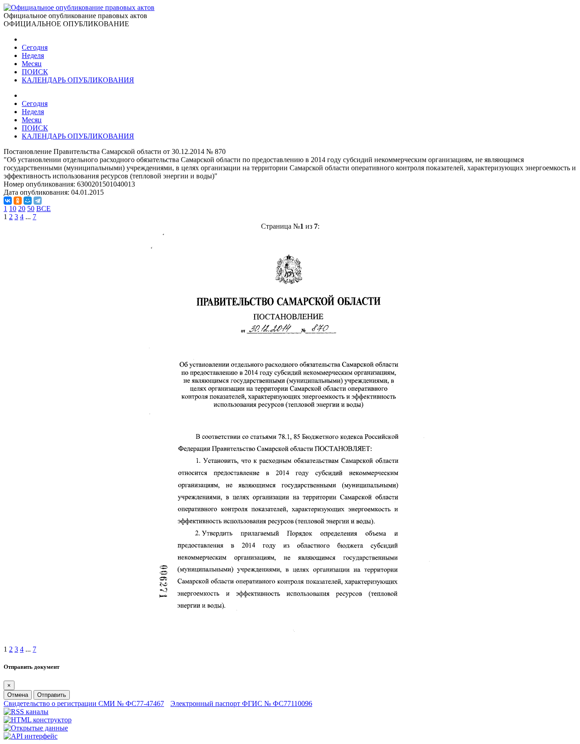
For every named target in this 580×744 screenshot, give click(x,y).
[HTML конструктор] (38, 720)
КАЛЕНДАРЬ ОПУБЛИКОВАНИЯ (78, 80)
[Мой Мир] (28, 201)
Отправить (51, 694)
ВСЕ (43, 208)
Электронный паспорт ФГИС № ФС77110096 (241, 703)
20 (21, 208)
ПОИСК (35, 72)
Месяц (32, 63)
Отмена (17, 694)
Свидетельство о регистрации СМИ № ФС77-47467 (84, 703)
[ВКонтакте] (8, 201)
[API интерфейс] (31, 736)
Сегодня (35, 47)
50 (30, 208)
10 (12, 208)
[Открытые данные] (36, 728)
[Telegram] (38, 201)
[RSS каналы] (26, 711)
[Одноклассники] (18, 201)
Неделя (33, 55)
